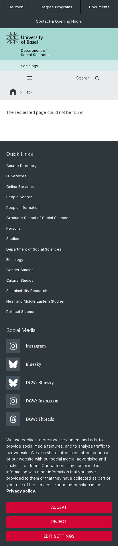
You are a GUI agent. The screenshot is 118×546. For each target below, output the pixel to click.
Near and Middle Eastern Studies (35, 301)
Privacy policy (20, 491)
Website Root (13, 91)
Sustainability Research (26, 291)
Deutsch (16, 7)
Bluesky (33, 364)
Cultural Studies (20, 280)
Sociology (29, 66)
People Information (23, 207)
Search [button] (83, 78)
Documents (99, 7)
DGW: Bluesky (40, 382)
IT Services (16, 176)
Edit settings (59, 536)
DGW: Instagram (42, 401)
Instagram (36, 346)
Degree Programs (56, 7)
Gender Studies (20, 270)
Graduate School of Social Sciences (38, 218)
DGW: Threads (40, 419)
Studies (12, 239)
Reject (59, 521)
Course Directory (21, 166)
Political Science (21, 311)
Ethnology (14, 259)
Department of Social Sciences (35, 52)
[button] (29, 78)
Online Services (20, 186)
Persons (13, 228)
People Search (19, 197)
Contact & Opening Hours (59, 21)
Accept (59, 507)
